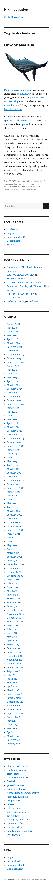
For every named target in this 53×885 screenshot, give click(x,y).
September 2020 (16, 575)
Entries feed (13, 861)
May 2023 (12, 461)
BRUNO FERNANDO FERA (20, 274)
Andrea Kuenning (16, 301)
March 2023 (13, 469)
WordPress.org (15, 868)
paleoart (22, 181)
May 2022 (12, 503)
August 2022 (13, 491)
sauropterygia (34, 187)
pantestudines (10, 187)
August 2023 (13, 449)
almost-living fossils (18, 766)
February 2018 (14, 694)
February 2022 (14, 514)
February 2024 (14, 430)
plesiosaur (25, 93)
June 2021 (12, 541)
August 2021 (13, 533)
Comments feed (15, 865)
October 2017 (14, 709)
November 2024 (15, 396)
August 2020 (13, 579)
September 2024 (16, 404)
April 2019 (12, 640)
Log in (10, 857)
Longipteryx (13, 271)
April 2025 (12, 381)
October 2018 (14, 663)
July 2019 (12, 629)
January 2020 (14, 606)
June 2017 (12, 724)
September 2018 (15, 667)
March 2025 (13, 385)
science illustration (34, 181)
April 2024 (12, 423)
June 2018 (12, 678)
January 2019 (14, 652)
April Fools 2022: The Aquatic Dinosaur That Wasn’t (28, 286)
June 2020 (12, 587)
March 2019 (13, 644)
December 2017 (15, 701)
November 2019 (15, 614)
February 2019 (14, 648)
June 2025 (12, 373)
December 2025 (15, 350)
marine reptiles (24, 184)
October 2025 (14, 358)
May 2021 (12, 545)
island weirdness (16, 789)
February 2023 (14, 472)
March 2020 (13, 598)
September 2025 (16, 362)
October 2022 (14, 484)
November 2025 (15, 354)
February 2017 (14, 739)
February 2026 (15, 346)
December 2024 (15, 392)
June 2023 (12, 457)
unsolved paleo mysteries (20, 831)
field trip (11, 781)
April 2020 (12, 594)
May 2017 (12, 728)
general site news (16, 785)
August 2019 (13, 625)
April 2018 (12, 686)
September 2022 (16, 488)
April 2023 (12, 465)
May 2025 (12, 377)
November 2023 (15, 438)
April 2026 (12, 339)
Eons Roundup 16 (16, 237)
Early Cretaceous (13, 109)
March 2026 (13, 343)
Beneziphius (13, 240)
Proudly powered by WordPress (33, 880)
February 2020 (14, 602)
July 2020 (12, 583)
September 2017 (15, 713)
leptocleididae (10, 184)
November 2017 (15, 705)
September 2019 (15, 621)
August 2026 (14, 324)
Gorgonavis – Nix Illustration (23, 267)
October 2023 (14, 442)
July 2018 (11, 675)
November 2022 (15, 480)
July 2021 (11, 537)
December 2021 (15, 518)
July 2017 (11, 720)
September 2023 (15, 446)
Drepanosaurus (15, 297)
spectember (13, 815)
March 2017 (13, 736)
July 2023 (12, 453)
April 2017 (12, 732)
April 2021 (12, 549)
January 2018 (14, 698)
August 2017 (13, 717)
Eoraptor (11, 244)
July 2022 (12, 495)
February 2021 (14, 556)
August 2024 (13, 408)
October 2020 (14, 572)
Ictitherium (13, 229)
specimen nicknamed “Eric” (19, 120)
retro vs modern (15, 808)
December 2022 (15, 476)
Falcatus (34, 301)
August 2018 (13, 671)
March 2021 (13, 553)
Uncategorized (15, 827)
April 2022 (12, 507)
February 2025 (14, 388)
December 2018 (15, 656)
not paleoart (13, 800)
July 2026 (12, 327)
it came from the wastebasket (23, 793)
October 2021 (14, 526)
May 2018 (12, 682)
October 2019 (14, 617)
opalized (25, 124)
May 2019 (12, 636)
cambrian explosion (17, 770)
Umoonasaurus (19, 45)
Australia (9, 105)
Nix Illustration (16, 9)
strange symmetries (17, 819)
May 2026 (12, 335)
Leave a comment (28, 189)
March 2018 (13, 690)
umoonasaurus (11, 189)
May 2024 (12, 419)
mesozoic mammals (17, 796)
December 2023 (15, 434)
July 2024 (12, 411)
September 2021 (15, 530)
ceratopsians (14, 773)
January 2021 (14, 560)
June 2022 (12, 499)
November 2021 (15, 522)
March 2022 (13, 511)
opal (34, 184)
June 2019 (12, 633)
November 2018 (15, 659)
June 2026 (12, 331)
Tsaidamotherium (16, 278)
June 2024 (12, 415)
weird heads (13, 834)
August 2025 (13, 366)
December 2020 (15, 564)
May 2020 (12, 591)
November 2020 (15, 568)
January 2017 (14, 743)
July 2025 (12, 369)
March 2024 (13, 427)
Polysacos (12, 233)
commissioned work (18, 777)
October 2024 (14, 400)
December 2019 (15, 610)
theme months (15, 823)
